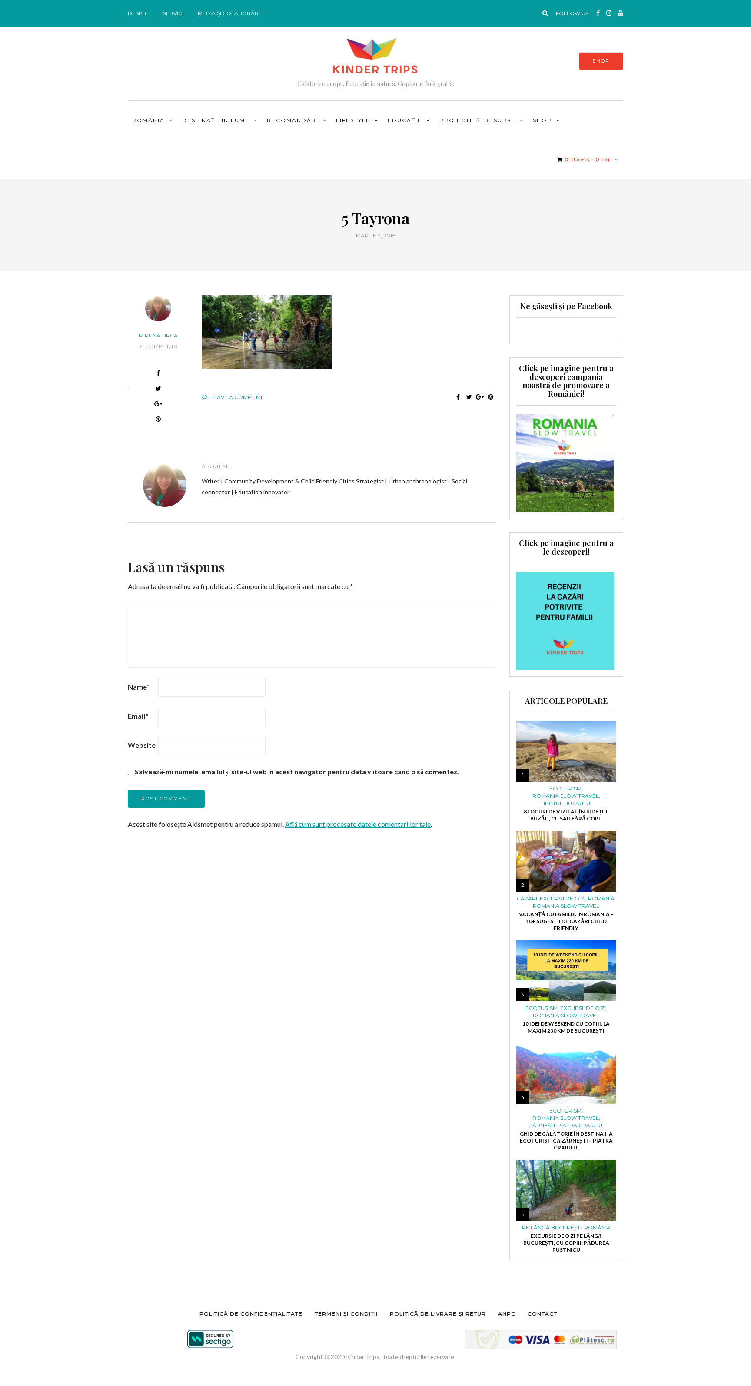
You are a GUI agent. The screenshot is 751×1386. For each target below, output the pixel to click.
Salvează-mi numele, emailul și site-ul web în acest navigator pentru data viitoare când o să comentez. (297, 771)
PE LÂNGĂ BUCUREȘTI (552, 1227)
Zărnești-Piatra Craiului (566, 1125)
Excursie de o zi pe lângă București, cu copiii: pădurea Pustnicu (566, 1243)
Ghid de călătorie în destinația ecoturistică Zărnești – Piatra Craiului (566, 1140)
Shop (542, 120)
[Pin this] (490, 397)
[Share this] (158, 374)
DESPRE (139, 13)
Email (138, 716)
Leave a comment (236, 397)
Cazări (527, 898)
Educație (405, 120)
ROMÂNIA (148, 120)
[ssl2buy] (210, 1339)
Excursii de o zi (562, 898)
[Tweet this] (469, 397)
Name (139, 687)
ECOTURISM (565, 788)
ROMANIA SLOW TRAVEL (565, 796)
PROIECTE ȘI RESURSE (477, 120)
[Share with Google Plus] (480, 397)
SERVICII (174, 13)
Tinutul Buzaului (566, 803)
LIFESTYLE (353, 120)
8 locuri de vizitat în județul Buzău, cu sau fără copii (566, 815)
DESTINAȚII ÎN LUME (215, 120)
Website (142, 745)
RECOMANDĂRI (293, 120)
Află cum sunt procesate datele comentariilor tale (358, 824)
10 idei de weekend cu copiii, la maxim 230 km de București (566, 1027)
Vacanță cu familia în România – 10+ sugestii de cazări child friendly (566, 921)
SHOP (601, 61)
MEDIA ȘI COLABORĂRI (229, 13)
